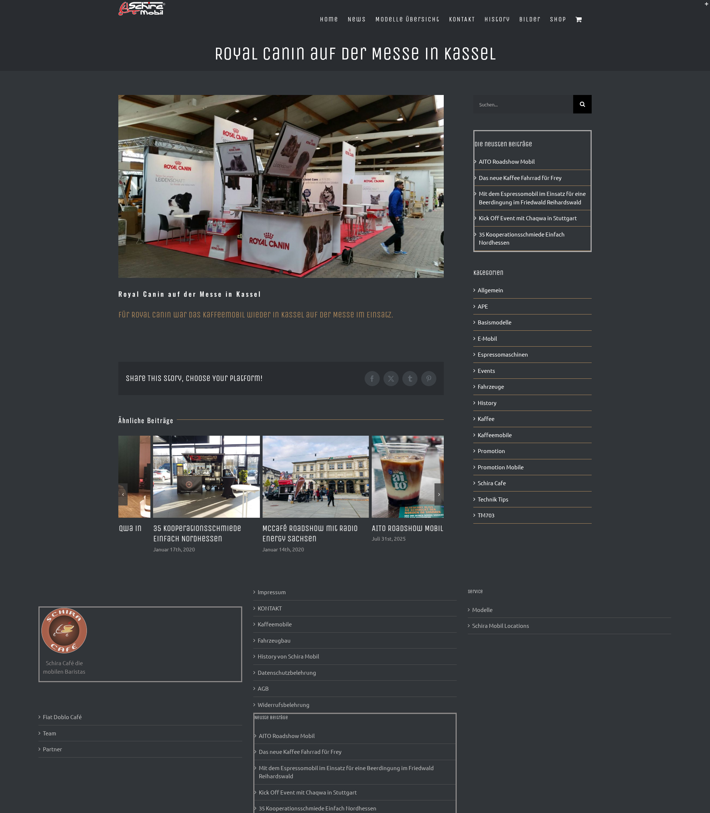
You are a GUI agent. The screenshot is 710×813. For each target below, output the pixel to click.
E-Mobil (487, 338)
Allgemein (490, 289)
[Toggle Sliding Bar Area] (703, 6)
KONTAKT (270, 608)
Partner (52, 748)
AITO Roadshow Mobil (372, 528)
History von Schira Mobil (288, 656)
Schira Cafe (492, 482)
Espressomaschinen (503, 354)
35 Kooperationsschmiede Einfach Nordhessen (317, 808)
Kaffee (486, 418)
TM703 (486, 514)
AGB (263, 688)
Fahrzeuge (491, 386)
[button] (123, 494)
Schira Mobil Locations (500, 625)
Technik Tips (493, 499)
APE (483, 306)
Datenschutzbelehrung (287, 672)
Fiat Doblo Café (62, 716)
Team (49, 733)
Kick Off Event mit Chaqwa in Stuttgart (528, 217)
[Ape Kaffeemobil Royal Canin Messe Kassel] (281, 186)
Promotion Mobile (501, 466)
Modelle (482, 609)
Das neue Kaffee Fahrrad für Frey (520, 177)
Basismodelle (494, 322)
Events (486, 370)
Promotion (491, 450)
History (487, 402)
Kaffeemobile (495, 434)
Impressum (272, 591)
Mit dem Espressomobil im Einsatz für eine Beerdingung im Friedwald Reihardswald (346, 772)
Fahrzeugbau (274, 640)
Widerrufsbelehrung (284, 704)
